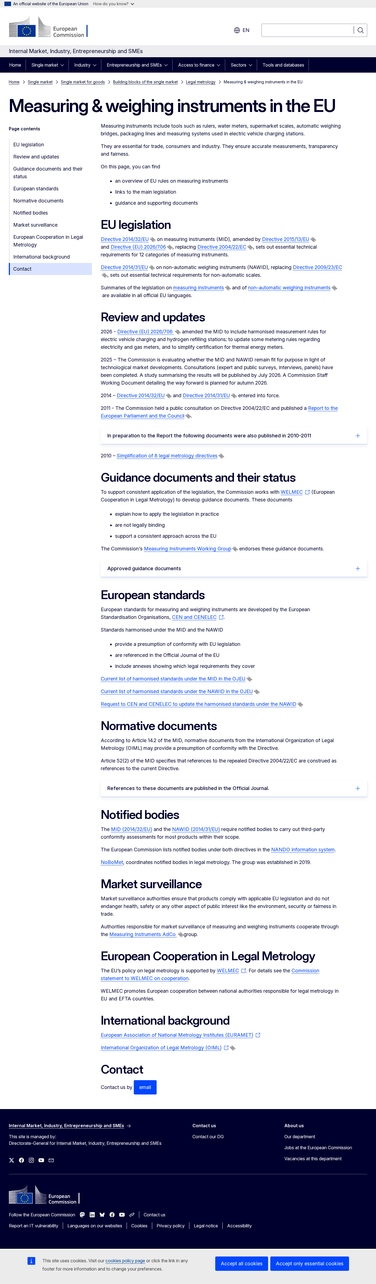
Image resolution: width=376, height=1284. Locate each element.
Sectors (238, 65)
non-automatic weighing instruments (289, 287)
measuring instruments (198, 287)
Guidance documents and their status (48, 172)
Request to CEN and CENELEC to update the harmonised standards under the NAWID (198, 704)
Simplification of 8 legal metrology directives (167, 456)
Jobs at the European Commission (318, 1147)
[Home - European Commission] (53, 28)
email (145, 1087)
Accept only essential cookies (310, 1263)
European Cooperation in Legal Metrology (48, 241)
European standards (36, 188)
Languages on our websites (94, 1225)
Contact (22, 269)
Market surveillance (35, 225)
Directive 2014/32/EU (125, 239)
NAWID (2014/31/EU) (196, 829)
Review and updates (36, 157)
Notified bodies (30, 213)
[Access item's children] (64, 65)
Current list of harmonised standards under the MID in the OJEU (173, 679)
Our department (299, 1136)
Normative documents (38, 201)
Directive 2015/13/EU (285, 239)
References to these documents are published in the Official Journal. (188, 788)
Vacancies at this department (313, 1158)
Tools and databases (283, 65)
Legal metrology (201, 81)
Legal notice (206, 1225)
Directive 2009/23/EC (317, 267)
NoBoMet (112, 862)
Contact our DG (208, 1136)
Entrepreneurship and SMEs (134, 65)
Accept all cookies (242, 1263)
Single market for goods (83, 81)
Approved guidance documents (144, 568)
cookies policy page (125, 1260)
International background (41, 257)
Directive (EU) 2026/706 (138, 247)
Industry (82, 65)
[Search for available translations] (153, 239)
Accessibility (239, 1225)
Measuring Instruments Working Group (187, 549)
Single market (44, 65)
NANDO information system (303, 849)
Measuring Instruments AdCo (143, 934)
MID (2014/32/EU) (131, 829)
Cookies (139, 1225)
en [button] (246, 30)
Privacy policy (171, 1225)
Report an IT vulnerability (33, 1225)
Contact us (154, 1214)
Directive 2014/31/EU (124, 267)
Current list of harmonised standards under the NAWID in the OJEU (177, 691)
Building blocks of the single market (145, 81)
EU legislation (28, 144)
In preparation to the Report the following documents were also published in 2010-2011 (209, 435)
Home (15, 65)
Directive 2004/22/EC (221, 247)
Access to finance (196, 65)
